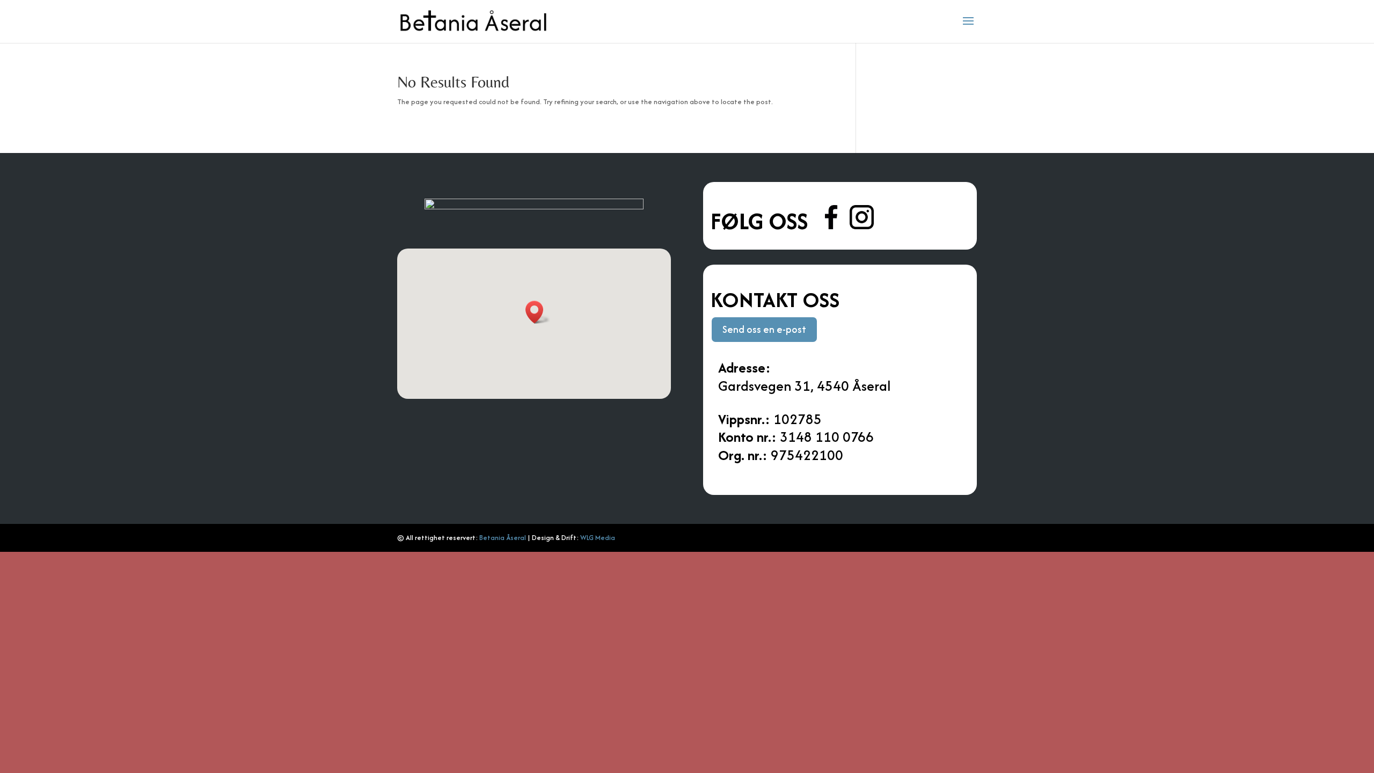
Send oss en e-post (764, 329)
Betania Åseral (502, 538)
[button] (537, 312)
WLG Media (597, 538)
